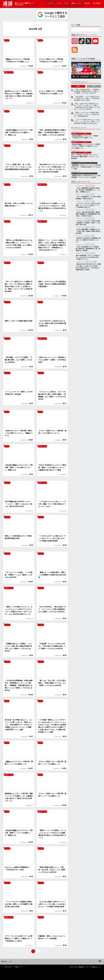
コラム (59, 3)
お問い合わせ (8, 966)
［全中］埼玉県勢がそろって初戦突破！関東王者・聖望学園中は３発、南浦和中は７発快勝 (88, 248)
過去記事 (87, 3)
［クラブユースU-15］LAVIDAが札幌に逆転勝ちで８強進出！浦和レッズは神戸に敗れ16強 (88, 222)
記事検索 (96, 3)
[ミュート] (95, 77)
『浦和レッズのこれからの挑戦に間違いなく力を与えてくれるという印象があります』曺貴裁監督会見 (87, 114)
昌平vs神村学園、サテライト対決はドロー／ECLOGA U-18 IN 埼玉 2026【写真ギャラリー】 (88, 257)
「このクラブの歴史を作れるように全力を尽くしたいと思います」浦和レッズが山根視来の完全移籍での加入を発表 (87, 121)
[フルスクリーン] (98, 77)
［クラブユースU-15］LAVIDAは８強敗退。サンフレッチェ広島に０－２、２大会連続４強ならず (88, 205)
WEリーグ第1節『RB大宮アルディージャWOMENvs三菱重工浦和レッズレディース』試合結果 (85, 156)
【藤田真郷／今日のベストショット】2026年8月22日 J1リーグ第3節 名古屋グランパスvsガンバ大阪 (86, 167)
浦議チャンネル (76, 3)
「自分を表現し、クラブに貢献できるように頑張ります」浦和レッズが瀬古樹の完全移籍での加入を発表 (87, 98)
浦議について (18, 966)
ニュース (51, 3)
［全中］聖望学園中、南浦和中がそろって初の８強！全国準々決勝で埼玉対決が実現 (88, 231)
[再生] (74, 77)
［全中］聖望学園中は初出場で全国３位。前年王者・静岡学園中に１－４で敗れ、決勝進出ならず (88, 190)
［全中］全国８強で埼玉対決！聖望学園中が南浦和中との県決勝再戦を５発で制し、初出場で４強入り (88, 214)
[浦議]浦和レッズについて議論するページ (18, 4)
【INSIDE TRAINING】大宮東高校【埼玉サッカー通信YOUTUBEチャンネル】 (88, 240)
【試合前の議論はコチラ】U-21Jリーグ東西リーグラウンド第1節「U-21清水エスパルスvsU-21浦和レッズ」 (86, 146)
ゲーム (66, 3)
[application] (86, 70)
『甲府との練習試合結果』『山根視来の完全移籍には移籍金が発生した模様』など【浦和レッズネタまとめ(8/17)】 (87, 91)
